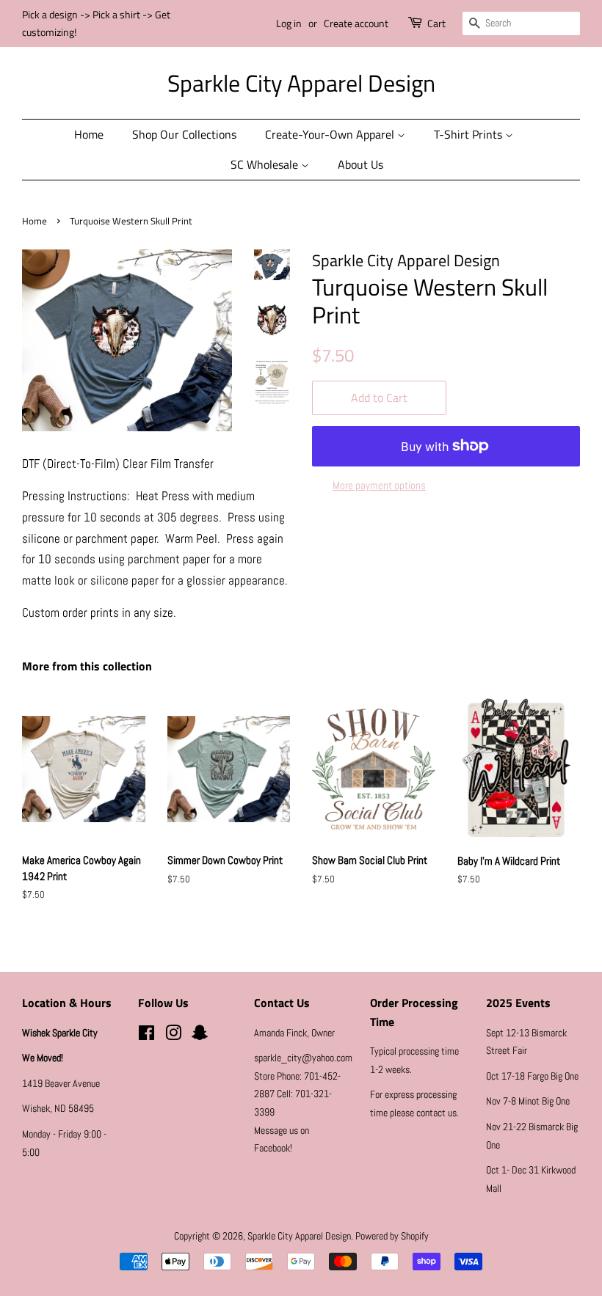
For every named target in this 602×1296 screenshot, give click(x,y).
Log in (289, 23)
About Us (360, 164)
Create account (356, 23)
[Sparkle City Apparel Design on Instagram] (173, 1035)
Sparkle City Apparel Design (301, 83)
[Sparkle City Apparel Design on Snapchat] (200, 1035)
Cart (436, 23)
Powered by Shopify (392, 1235)
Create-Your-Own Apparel (331, 134)
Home (89, 134)
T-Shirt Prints (469, 134)
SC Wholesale (266, 164)
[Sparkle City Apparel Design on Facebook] (146, 1035)
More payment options (379, 485)
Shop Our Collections (184, 134)
